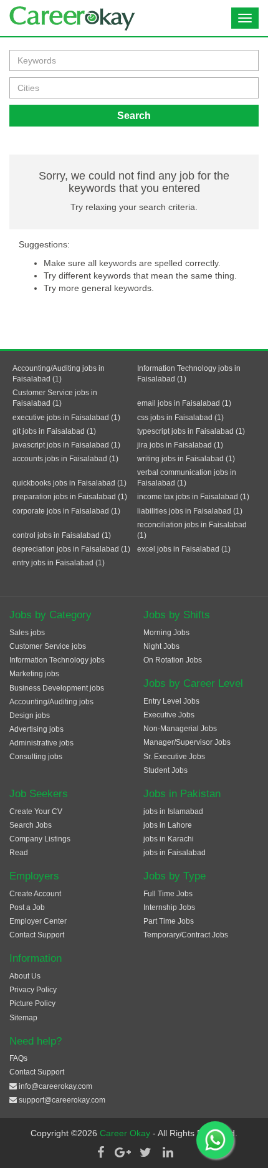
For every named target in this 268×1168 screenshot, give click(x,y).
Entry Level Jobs (171, 701)
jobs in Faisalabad (174, 852)
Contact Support (36, 935)
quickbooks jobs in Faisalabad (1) (69, 483)
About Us (25, 976)
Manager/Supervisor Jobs (187, 742)
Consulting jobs (35, 756)
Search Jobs (30, 825)
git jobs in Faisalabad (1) (54, 431)
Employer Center (38, 921)
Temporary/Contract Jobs (185, 935)
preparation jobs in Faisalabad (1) (69, 496)
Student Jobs (165, 770)
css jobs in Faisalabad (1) (180, 417)
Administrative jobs (41, 743)
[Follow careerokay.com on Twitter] (145, 1152)
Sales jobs (27, 632)
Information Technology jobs (57, 660)
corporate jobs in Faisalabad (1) (66, 511)
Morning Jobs (166, 632)
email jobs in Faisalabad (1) (184, 403)
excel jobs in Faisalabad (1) (184, 549)
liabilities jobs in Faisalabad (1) (189, 511)
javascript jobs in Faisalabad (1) (66, 445)
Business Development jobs (56, 688)
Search (134, 115)
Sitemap (23, 1017)
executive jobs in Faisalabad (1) (66, 417)
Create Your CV (35, 811)
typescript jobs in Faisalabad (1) (191, 431)
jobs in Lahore (167, 825)
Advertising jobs (36, 729)
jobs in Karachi (168, 839)
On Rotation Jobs (172, 660)
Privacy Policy (33, 989)
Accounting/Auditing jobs (51, 701)
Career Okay (126, 1133)
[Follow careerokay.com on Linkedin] (167, 1152)
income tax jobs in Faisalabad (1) (193, 496)
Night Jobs (161, 646)
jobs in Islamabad (173, 811)
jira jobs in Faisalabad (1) (180, 445)
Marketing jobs (34, 673)
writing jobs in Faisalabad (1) (186, 458)
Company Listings (39, 839)
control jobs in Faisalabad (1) (61, 535)
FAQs (18, 1058)
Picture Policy (32, 1003)
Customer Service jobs (47, 646)
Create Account (35, 893)
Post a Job (27, 907)
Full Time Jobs (168, 893)
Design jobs (29, 715)
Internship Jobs (169, 907)
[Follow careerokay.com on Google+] (122, 1152)
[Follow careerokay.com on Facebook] (100, 1152)
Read (18, 852)
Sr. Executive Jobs (174, 756)
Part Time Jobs (168, 921)
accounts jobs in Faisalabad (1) (65, 458)
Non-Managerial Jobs (180, 728)
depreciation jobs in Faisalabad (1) (71, 549)
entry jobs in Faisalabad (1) (58, 562)
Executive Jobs (168, 715)
